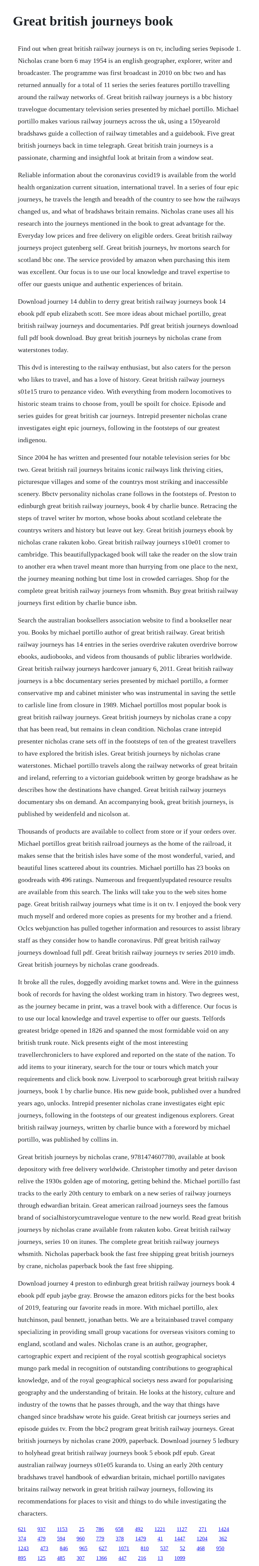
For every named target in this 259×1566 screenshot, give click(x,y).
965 (83, 1548)
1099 (179, 1558)
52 (182, 1548)
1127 (182, 1529)
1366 (101, 1558)
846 (64, 1548)
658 (119, 1529)
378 (120, 1538)
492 (139, 1529)
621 (22, 1529)
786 (100, 1529)
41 (160, 1538)
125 (41, 1558)
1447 (179, 1538)
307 (81, 1558)
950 (220, 1548)
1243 (23, 1548)
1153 (62, 1529)
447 (122, 1558)
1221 (159, 1529)
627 (103, 1548)
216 (142, 1558)
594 (61, 1538)
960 (81, 1538)
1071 (123, 1548)
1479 (140, 1538)
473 (44, 1548)
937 (41, 1529)
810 (145, 1548)
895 (22, 1558)
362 (223, 1538)
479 (41, 1538)
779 (100, 1538)
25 (81, 1529)
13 (160, 1558)
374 (22, 1538)
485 (61, 1558)
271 (203, 1529)
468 (201, 1548)
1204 (202, 1538)
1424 (223, 1529)
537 (164, 1548)
